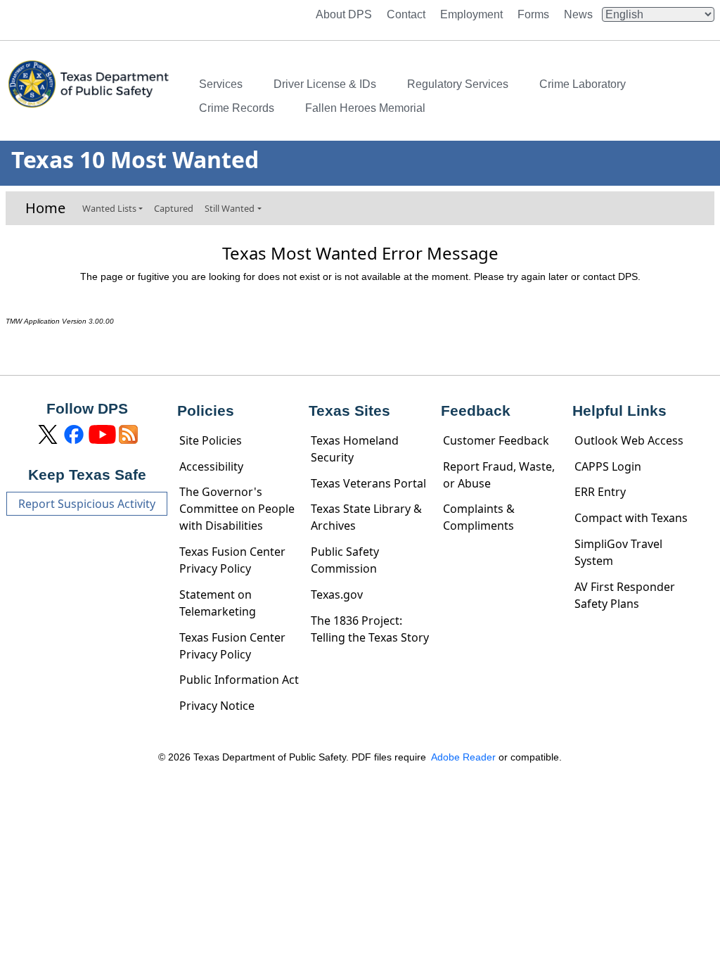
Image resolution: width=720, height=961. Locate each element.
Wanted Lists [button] (109, 208)
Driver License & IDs (325, 84)
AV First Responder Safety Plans (624, 595)
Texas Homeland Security (355, 449)
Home (45, 208)
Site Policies (210, 440)
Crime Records (236, 108)
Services (221, 84)
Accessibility (211, 466)
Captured (173, 208)
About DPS (344, 14)
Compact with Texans (631, 518)
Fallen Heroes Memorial (365, 108)
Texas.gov (337, 594)
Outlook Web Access (628, 440)
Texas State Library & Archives (366, 517)
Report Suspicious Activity (86, 503)
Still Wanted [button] (230, 208)
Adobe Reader (463, 757)
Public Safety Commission (345, 560)
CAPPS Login (607, 466)
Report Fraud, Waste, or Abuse (499, 475)
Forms (533, 14)
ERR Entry (600, 491)
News (578, 14)
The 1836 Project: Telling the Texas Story (370, 629)
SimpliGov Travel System (618, 552)
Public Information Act (239, 679)
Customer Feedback (496, 440)
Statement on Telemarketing (217, 603)
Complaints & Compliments (479, 517)
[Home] (89, 96)
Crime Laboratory (582, 84)
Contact (406, 14)
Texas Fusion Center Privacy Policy (232, 560)
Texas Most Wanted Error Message (360, 253)
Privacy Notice (217, 705)
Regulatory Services (457, 84)
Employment (471, 14)
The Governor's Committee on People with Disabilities (237, 508)
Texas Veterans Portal (368, 483)
